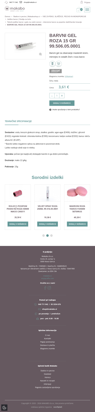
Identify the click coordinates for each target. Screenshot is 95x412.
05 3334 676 (56, 304)
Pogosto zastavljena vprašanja (47, 387)
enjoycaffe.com (47, 278)
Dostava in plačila (47, 345)
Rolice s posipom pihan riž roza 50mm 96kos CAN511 (18, 209)
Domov (7, 16)
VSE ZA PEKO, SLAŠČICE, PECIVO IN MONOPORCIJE (64, 16)
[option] (18, 207)
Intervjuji (47, 384)
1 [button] (44, 235)
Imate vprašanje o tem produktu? (66, 109)
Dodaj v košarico (62, 103)
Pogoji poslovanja (47, 342)
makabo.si (47, 276)
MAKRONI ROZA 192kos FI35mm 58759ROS (77, 209)
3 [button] (51, 235)
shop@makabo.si (49, 309)
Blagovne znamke (47, 348)
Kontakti (47, 338)
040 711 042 (43, 304)
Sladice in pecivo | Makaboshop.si (26, 16)
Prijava (87, 2)
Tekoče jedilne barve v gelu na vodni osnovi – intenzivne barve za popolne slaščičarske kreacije (44, 22)
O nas (47, 335)
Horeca (47, 377)
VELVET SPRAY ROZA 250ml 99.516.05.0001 (47, 207)
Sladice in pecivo (47, 370)
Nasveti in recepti (47, 380)
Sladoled (47, 374)
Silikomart (69, 76)
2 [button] (47, 235)
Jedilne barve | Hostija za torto (19, 19)
